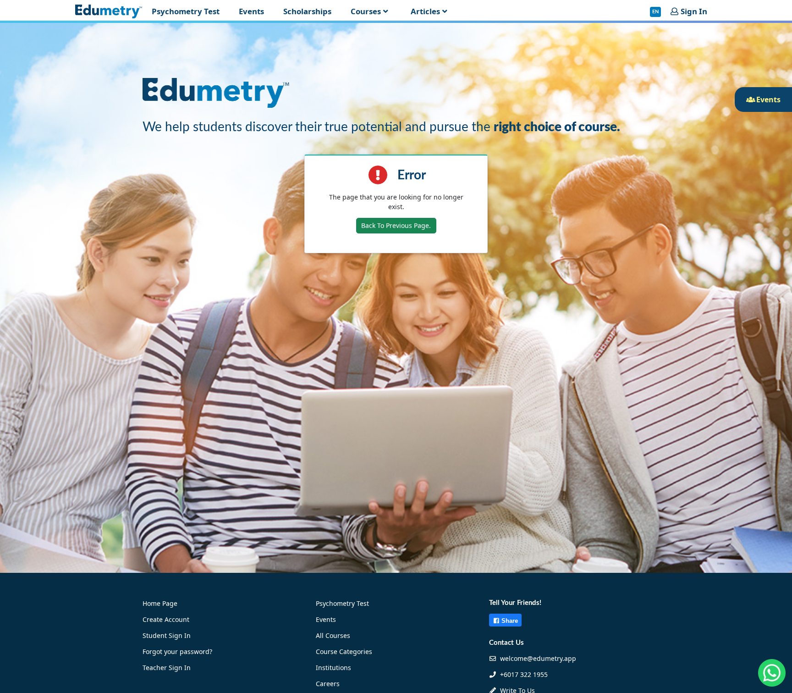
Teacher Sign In (167, 667)
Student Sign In (167, 635)
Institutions (333, 667)
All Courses (333, 635)
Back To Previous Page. (396, 225)
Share (509, 620)
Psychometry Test (342, 603)
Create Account (166, 619)
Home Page (160, 603)
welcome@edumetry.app (538, 658)
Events (326, 619)
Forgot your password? (177, 651)
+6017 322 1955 (523, 674)
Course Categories (344, 651)
